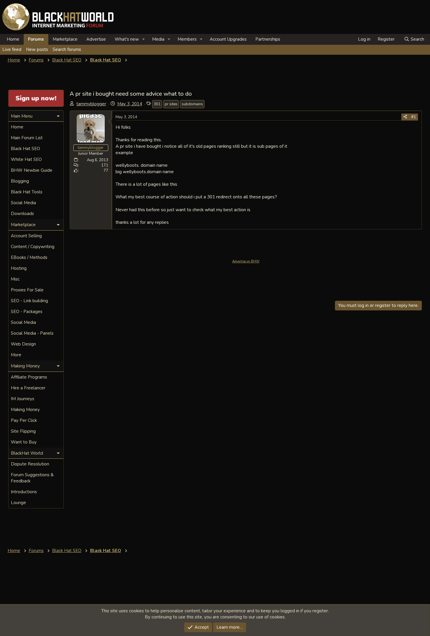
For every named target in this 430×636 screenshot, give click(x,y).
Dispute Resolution (30, 464)
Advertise (96, 39)
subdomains (192, 104)
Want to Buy (24, 442)
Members (187, 39)
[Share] (405, 117)
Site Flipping (23, 431)
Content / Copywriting (32, 247)
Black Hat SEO (25, 149)
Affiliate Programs (29, 377)
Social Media (23, 203)
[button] (144, 39)
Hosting (19, 268)
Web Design (23, 344)
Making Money (25, 409)
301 (157, 104)
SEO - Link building (29, 301)
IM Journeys (22, 399)
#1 (413, 117)
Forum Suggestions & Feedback (32, 478)
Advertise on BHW (245, 261)
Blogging (20, 181)
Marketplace (65, 39)
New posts (37, 49)
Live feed (11, 49)
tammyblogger (91, 104)
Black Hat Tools (26, 192)
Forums (36, 39)
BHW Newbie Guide (31, 170)
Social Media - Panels (32, 333)
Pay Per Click (24, 420)
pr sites (171, 104)
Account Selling (26, 236)
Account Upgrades (228, 39)
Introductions (24, 492)
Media (158, 39)
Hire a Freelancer (28, 388)
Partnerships (267, 39)
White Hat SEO (26, 159)
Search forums (67, 49)
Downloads (22, 213)
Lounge (18, 503)
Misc (15, 279)
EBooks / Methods (29, 257)
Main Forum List (27, 138)
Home (13, 39)
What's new (127, 39)
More (16, 355)
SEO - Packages (26, 311)
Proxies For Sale (27, 290)
